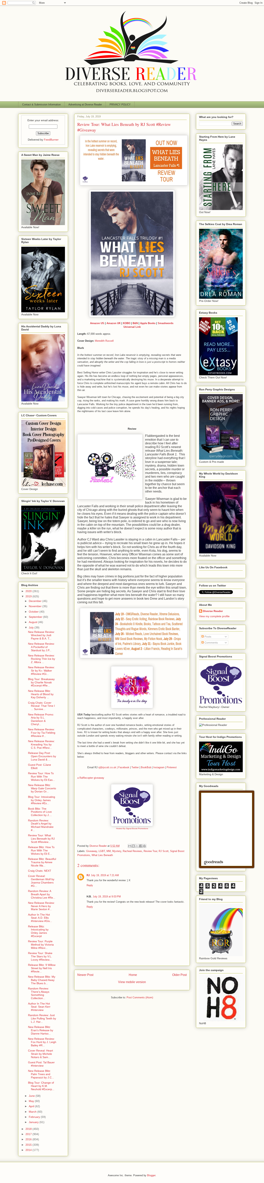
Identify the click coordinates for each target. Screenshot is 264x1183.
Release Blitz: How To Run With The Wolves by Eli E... (41, 850)
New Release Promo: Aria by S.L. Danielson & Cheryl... (41, 719)
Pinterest (172, 767)
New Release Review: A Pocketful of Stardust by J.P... (41, 647)
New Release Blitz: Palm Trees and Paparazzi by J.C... (41, 1074)
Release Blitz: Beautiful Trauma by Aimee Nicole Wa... (42, 862)
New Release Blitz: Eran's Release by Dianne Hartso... (40, 1030)
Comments (211, 642)
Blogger (151, 1175)
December (35, 601)
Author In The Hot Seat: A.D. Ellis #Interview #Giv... (40, 918)
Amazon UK (113, 323)
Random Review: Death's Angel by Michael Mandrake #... (41, 825)
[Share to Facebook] (141, 846)
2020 (29, 591)
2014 (29, 1149)
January (34, 1122)
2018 (29, 1128)
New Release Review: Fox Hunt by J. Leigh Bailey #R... (42, 1042)
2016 (29, 1139)
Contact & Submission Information (41, 104)
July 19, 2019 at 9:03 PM (107, 896)
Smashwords (165, 323)
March (33, 1111)
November (35, 606)
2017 (29, 1134)
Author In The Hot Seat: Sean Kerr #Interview (39, 1007)
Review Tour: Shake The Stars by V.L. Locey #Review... (40, 956)
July (31, 627)
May (32, 1101)
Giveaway (91, 851)
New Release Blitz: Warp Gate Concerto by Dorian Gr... (42, 788)
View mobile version (132, 982)
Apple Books (147, 323)
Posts (207, 636)
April (32, 1106)
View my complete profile (214, 616)
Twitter (135, 767)
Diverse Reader (213, 611)
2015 (29, 1144)
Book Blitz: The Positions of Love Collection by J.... (40, 812)
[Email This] (130, 846)
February (35, 1116)
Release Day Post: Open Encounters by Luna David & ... (42, 756)
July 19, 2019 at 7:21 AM (105, 875)
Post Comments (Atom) (140, 997)
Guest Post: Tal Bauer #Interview (41, 1064)
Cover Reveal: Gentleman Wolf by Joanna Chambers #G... (41, 880)
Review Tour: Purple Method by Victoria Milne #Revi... (41, 944)
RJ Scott (164, 851)
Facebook (123, 767)
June (32, 1095)
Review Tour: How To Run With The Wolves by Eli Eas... (41, 776)
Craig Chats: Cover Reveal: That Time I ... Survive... (41, 706)
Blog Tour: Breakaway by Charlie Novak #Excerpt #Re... (41, 682)
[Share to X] (137, 846)
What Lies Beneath (102, 855)
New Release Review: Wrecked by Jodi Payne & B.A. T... (41, 635)
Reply (90, 885)
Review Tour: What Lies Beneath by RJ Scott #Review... (41, 838)
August (33, 622)
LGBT (102, 851)
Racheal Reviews (132, 851)
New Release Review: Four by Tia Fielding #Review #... (41, 732)
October (34, 611)
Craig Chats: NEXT (39, 870)
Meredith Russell (104, 340)
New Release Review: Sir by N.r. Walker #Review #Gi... (41, 670)
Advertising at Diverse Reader (85, 104)
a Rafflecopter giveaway (90, 777)
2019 (29, 596)
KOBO (126, 323)
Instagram (158, 767)
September (36, 616)
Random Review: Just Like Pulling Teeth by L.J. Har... (42, 1018)
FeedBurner (51, 139)
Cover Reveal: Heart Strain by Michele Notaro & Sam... (40, 1054)
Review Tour (150, 851)
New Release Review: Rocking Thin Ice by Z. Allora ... (41, 659)
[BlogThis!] (133, 846)
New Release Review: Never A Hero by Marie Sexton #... (41, 906)
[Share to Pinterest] (144, 846)
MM (108, 851)
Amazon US (97, 323)
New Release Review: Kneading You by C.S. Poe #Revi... (41, 744)
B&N (135, 323)
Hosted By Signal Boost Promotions (132, 828)
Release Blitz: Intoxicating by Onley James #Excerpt (38, 931)
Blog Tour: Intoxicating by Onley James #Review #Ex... (41, 800)
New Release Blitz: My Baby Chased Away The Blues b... (41, 980)
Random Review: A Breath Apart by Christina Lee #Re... (41, 894)
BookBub (146, 767)
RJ (88, 875)
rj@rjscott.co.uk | (108, 767)
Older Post (179, 974)
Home (133, 974)
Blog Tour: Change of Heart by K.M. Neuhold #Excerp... (41, 1086)
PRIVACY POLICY (120, 104)
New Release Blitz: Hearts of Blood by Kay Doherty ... (41, 694)
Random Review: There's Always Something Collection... (38, 993)
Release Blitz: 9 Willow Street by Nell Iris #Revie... (41, 968)
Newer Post (85, 974)
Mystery (116, 851)
